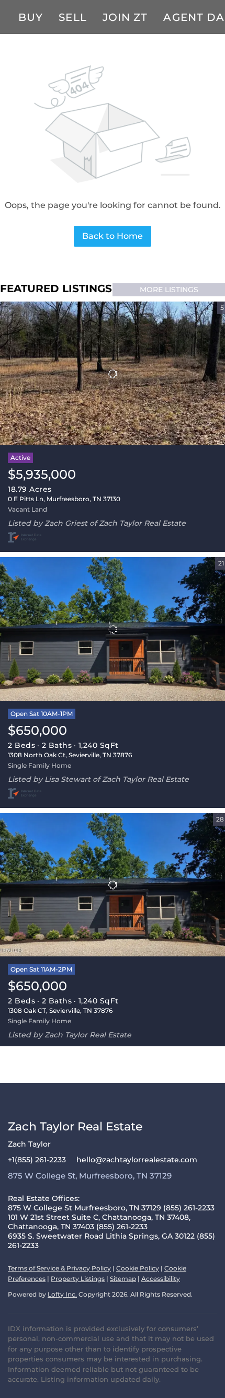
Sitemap (123, 1279)
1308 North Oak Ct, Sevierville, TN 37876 (70, 755)
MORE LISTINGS (169, 289)
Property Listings (78, 1279)
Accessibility (160, 1279)
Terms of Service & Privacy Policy (59, 1268)
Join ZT (125, 17)
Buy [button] (30, 17)
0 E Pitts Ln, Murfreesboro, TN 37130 (64, 499)
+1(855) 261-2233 (37, 1159)
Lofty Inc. (62, 1294)
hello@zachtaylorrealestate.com (136, 1159)
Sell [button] (72, 17)
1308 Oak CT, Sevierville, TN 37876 (60, 1010)
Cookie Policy (137, 1268)
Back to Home (112, 236)
